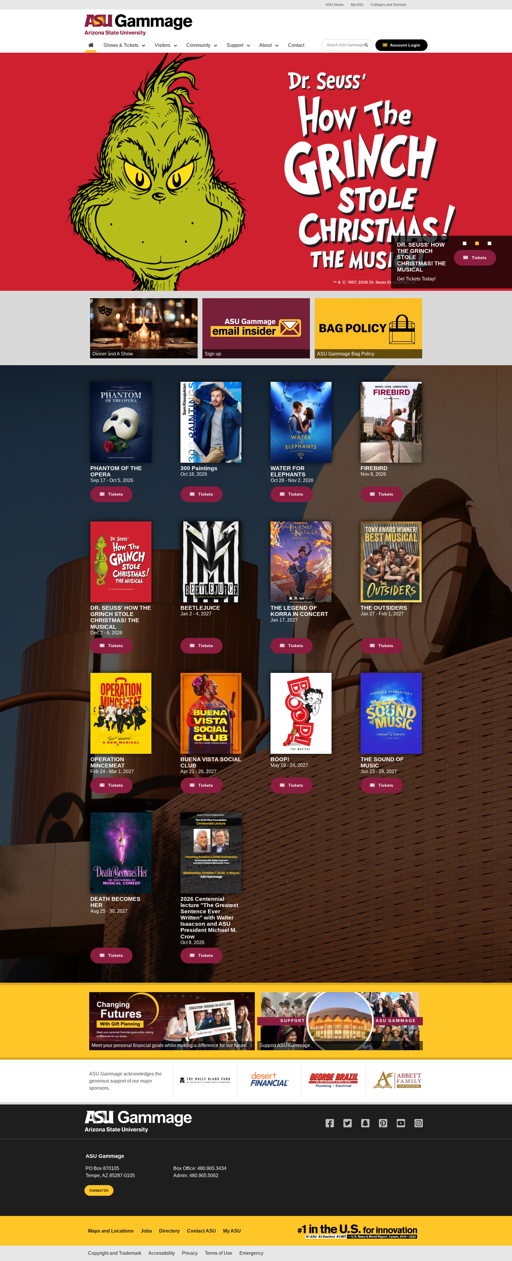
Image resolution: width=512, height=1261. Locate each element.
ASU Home (335, 5)
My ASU (357, 5)
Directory (169, 1230)
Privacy (190, 1253)
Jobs (146, 1230)
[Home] (138, 25)
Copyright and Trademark (114, 1253)
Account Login (405, 45)
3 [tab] (489, 243)
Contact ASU (201, 1230)
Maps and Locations (111, 1230)
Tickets (479, 257)
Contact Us (98, 1190)
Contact (296, 45)
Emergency (251, 1253)
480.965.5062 (203, 1175)
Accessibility (161, 1253)
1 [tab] (464, 243)
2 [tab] (477, 243)
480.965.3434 (211, 1168)
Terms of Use (218, 1253)
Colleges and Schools (388, 5)
